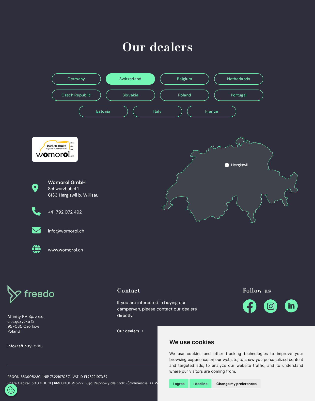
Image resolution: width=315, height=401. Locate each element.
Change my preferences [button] (236, 384)
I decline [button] (200, 384)
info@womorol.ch (66, 231)
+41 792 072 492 (65, 212)
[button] (11, 390)
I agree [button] (179, 384)
